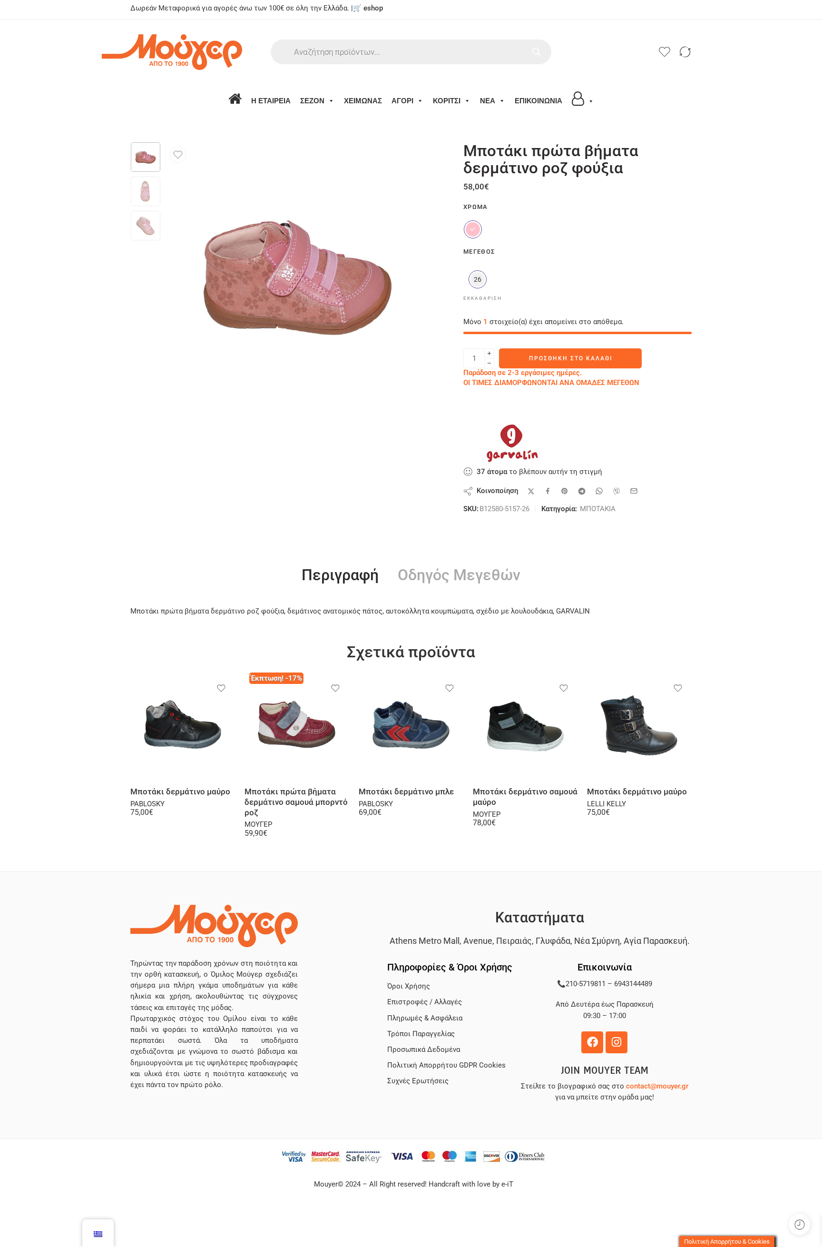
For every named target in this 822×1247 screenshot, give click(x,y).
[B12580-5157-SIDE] (145, 157)
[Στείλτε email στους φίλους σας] (634, 491)
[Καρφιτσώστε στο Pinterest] (564, 491)
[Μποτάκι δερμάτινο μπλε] (411, 727)
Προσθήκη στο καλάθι (570, 358)
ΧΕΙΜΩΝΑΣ (363, 101)
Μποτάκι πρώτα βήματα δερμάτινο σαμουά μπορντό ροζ (296, 802)
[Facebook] (592, 1042)
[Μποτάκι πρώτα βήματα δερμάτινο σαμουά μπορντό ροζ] (297, 727)
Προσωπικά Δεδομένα (423, 1050)
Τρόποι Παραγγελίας (421, 1034)
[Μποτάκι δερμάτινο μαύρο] (182, 727)
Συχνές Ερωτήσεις (418, 1081)
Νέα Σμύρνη (597, 941)
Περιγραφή (340, 575)
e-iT (506, 1184)
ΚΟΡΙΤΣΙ (446, 101)
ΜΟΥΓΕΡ (258, 825)
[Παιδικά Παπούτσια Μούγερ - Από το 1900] (200, 52)
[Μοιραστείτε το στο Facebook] (547, 491)
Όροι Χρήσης (408, 986)
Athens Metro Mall (425, 941)
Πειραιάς (514, 941)
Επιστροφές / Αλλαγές (424, 1002)
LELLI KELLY (606, 804)
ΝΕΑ (487, 101)
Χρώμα (475, 206)
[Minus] (489, 363)
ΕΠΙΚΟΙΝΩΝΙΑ (538, 101)
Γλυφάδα (553, 941)
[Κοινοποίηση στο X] (531, 491)
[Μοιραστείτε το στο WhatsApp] (599, 491)
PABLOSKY (147, 804)
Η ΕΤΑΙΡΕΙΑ (271, 101)
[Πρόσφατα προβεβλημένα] (799, 1224)
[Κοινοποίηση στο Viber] (616, 491)
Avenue (477, 941)
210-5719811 (586, 984)
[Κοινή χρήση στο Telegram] (582, 491)
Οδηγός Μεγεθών (459, 575)
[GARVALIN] (510, 442)
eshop (373, 8)
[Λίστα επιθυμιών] (178, 154)
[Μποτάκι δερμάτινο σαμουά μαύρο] (525, 727)
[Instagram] (616, 1042)
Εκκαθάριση (482, 298)
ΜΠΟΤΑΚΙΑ (598, 509)
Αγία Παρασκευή (655, 941)
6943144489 (633, 984)
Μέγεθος (479, 251)
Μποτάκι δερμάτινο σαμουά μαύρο (525, 797)
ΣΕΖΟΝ (312, 101)
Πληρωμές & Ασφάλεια (424, 1018)
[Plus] (489, 353)
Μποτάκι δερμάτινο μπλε (406, 791)
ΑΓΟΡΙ (402, 101)
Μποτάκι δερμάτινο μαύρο (180, 791)
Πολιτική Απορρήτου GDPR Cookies (446, 1065)
